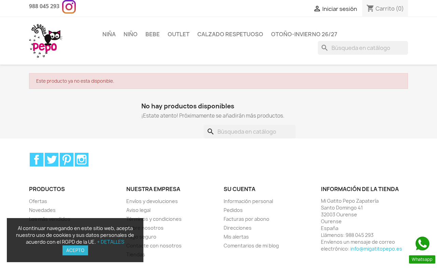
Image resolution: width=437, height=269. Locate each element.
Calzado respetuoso (230, 34)
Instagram (81, 159)
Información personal (248, 201)
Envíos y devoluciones (152, 201)
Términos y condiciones (154, 219)
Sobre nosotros (145, 228)
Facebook (36, 159)
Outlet (178, 34)
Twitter (51, 159)
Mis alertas (236, 236)
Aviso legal (138, 210)
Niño (131, 34)
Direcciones (238, 228)
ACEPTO (75, 250)
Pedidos (233, 210)
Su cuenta (239, 189)
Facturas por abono (246, 219)
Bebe (152, 34)
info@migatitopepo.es (376, 248)
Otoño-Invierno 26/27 (304, 34)
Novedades (42, 210)
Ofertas (38, 201)
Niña (109, 34)
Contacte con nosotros (154, 245)
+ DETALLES (110, 242)
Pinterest (66, 159)
